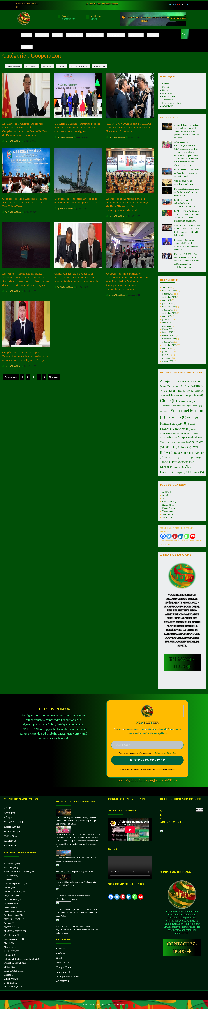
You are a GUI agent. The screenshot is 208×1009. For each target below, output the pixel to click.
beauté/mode (9, 875)
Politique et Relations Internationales (20, 959)
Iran (195, 434)
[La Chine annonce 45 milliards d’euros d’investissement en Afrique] (63, 891)
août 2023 (166, 316)
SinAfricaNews (13, 66)
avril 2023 (166, 323)
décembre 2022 (168, 335)
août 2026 (166, 287)
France (191, 424)
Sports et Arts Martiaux (14, 971)
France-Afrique (116, 35)
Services (165, 84)
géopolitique (9, 935)
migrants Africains (177, 442)
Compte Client (168, 96)
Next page (53, 377)
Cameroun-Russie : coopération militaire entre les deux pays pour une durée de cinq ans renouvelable (76, 277)
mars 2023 (166, 326)
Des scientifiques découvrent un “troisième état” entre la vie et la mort (186, 192)
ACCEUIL (26, 35)
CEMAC (164, 395)
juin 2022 (166, 355)
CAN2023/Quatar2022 (13, 883)
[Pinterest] (175, 536)
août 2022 (166, 348)
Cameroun (173, 390)
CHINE (61, 66)
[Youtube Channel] (192, 536)
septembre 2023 (169, 313)
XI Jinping (194, 472)
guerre (194, 429)
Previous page (11, 377)
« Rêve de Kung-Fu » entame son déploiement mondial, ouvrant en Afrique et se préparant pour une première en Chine (186, 131)
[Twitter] (169, 536)
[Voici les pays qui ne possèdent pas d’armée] (63, 866)
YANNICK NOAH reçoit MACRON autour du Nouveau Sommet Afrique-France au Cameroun (129, 127)
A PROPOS (26, 47)
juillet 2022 (167, 351)
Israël (164, 437)
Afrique (57, 35)
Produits (165, 87)
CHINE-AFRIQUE (74, 35)
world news (9, 983)
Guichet (165, 90)
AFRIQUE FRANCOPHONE (17, 872)
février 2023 (167, 329)
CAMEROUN (10, 879)
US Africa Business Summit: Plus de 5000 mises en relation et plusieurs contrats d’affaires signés (77, 127)
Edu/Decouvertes (11, 915)
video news (9, 979)
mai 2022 (166, 358)
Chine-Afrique (186, 401)
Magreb (7, 943)
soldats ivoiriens (186, 458)
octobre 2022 (168, 342)
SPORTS (8, 967)
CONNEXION (178, 18)
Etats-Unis (176, 417)
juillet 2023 (167, 319)
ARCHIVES (152, 35)
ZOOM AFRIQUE (12, 987)
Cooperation (99, 66)
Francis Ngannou (175, 429)
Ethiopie (7, 923)
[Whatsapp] (186, 536)
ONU (170, 447)
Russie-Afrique (94, 35)
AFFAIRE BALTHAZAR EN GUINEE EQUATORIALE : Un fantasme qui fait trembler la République (77, 929)
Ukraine (166, 466)
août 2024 (166, 300)
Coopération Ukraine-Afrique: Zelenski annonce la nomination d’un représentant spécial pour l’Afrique (25, 356)
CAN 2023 (188, 391)
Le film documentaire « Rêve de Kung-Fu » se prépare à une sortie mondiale (186, 173)
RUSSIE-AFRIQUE (12, 963)
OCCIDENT (9, 951)
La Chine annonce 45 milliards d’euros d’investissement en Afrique (186, 203)
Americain (175, 386)
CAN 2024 (198, 391)
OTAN (184, 447)
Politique (8, 955)
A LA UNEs (31, 66)
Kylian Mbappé (180, 437)
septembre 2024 (169, 297)
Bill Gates (187, 386)
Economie (8, 907)
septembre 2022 (169, 345)
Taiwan (166, 461)
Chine (168, 400)
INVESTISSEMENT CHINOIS (176, 433)
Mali (197, 437)
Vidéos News (136, 35)
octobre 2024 (168, 294)
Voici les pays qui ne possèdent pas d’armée (74, 871)
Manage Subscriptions (171, 103)
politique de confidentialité (164, 753)
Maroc (164, 442)
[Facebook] (163, 536)
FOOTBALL (9, 927)
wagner (181, 473)
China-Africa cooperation (186, 395)
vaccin (179, 467)
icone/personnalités (12, 939)
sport (198, 457)
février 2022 (167, 361)
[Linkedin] (180, 536)
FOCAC (192, 417)
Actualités (41, 35)
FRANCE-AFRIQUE (13, 931)
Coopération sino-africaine (174, 405)
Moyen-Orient (10, 947)
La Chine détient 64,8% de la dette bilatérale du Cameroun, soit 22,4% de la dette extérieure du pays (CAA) (76, 912)
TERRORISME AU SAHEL (184, 462)
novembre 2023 (169, 307)
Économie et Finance (13, 911)
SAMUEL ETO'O (171, 458)
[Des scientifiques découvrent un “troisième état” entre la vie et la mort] (63, 877)
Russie (180, 452)
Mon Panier (167, 93)
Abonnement (167, 100)
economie (195, 405)
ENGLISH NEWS (12, 919)
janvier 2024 (167, 303)
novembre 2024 (169, 291)
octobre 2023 (168, 310)
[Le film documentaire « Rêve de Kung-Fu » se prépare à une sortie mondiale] (63, 853)
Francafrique (173, 423)
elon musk (165, 411)
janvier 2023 (167, 332)
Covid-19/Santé (10, 899)
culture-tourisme (11, 903)
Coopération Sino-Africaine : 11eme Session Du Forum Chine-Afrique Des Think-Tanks (25, 202)
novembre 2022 (169, 339)
